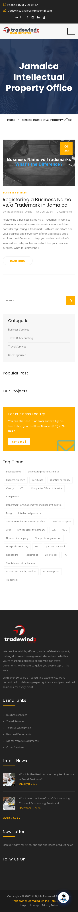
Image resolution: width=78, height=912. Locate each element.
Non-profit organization (48, 538)
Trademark (12, 580)
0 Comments (65, 212)
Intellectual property (29, 513)
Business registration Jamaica (43, 472)
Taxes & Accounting (20, 338)
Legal (23, 906)
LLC (54, 530)
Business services (16, 715)
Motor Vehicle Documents (22, 741)
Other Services (15, 747)
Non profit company (17, 547)
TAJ (65, 555)
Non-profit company (17, 538)
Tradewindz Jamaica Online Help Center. (39, 901)
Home (11, 120)
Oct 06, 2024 (44, 212)
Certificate (37, 480)
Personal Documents (19, 734)
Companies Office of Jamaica (46, 488)
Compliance (12, 497)
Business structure (15, 480)
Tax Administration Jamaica (21, 563)
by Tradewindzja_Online (17, 212)
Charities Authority (60, 480)
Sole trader (51, 555)
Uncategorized (17, 355)
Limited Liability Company (31, 530)
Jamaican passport (61, 522)
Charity (10, 488)
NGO (64, 530)
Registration (31, 555)
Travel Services (17, 346)
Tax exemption (51, 572)
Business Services (15, 192)
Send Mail (19, 442)
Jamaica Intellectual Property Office (47, 120)
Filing (9, 513)
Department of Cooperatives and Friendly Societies (34, 505)
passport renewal (55, 547)
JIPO (8, 530)
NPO (37, 547)
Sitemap (34, 906)
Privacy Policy (50, 906)
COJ (22, 488)
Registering (12, 555)
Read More (17, 261)
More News (10, 818)
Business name (13, 472)
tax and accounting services (21, 572)
